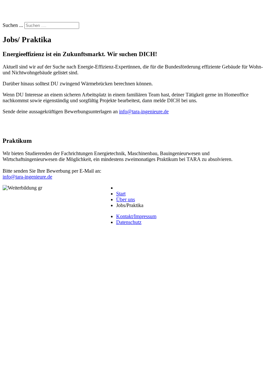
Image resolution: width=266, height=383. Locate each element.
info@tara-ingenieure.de (144, 111)
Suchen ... (13, 25)
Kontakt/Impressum (136, 216)
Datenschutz (128, 222)
